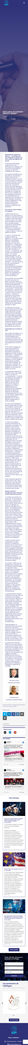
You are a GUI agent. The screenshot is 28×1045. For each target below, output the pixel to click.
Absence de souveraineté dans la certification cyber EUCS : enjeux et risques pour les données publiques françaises (13, 820)
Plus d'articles (14, 949)
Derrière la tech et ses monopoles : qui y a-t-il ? (13, 869)
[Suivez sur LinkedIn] (10, 732)
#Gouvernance (22, 704)
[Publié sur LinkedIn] (23, 742)
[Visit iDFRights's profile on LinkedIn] (5, 742)
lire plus (7, 847)
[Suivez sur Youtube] (15, 732)
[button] (2, 1003)
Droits (13, 706)
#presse (4, 706)
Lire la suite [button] (6, 749)
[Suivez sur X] (5, 732)
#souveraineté (9, 706)
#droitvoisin (15, 704)
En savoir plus (14, 1020)
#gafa (18, 704)
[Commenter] (7, 764)
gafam (16, 706)
